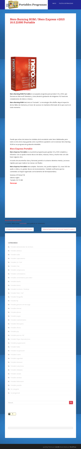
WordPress (73, 447)
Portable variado (16, 374)
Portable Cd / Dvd (16, 262)
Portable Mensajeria (17, 324)
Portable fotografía (17, 297)
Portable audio (15, 255)
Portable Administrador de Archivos (22, 247)
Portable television (16, 362)
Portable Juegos (16, 316)
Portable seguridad (17, 358)
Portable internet (16, 308)
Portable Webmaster (17, 381)
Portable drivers (16, 285)
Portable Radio (15, 347)
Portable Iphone (16, 312)
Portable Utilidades (17, 370)
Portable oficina (16, 328)
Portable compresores (18, 270)
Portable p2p (15, 331)
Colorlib (57, 447)
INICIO (54, 3)
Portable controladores (18, 274)
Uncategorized (15, 393)
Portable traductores (17, 366)
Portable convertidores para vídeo (21, 278)
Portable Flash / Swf (17, 293)
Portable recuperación (18, 351)
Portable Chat (15, 266)
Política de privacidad (66, 3)
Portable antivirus (16, 251)
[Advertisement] (40, 41)
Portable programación (18, 343)
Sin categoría (15, 389)
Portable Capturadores (18, 258)
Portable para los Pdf (17, 335)
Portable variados (16, 378)
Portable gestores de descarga (20, 304)
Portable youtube (16, 385)
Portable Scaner (16, 354)
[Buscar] (71, 402)
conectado (23, 223)
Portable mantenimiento (18, 320)
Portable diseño (16, 281)
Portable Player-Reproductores (20, 339)
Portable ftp (14, 301)
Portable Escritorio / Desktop (20, 289)
